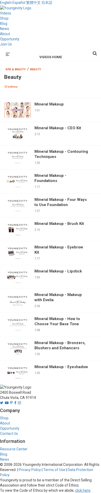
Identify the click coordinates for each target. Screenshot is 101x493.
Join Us (6, 44)
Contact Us (9, 433)
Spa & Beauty (15, 69)
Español (18, 3)
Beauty (35, 69)
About (5, 34)
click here (82, 490)
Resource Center (13, 449)
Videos (5, 13)
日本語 (46, 3)
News (4, 29)
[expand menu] (7, 54)
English (6, 3)
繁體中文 (33, 3)
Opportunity (9, 39)
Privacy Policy (30, 470)
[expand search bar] (94, 51)
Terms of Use (54, 470)
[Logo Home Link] (15, 8)
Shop (4, 18)
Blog (3, 23)
